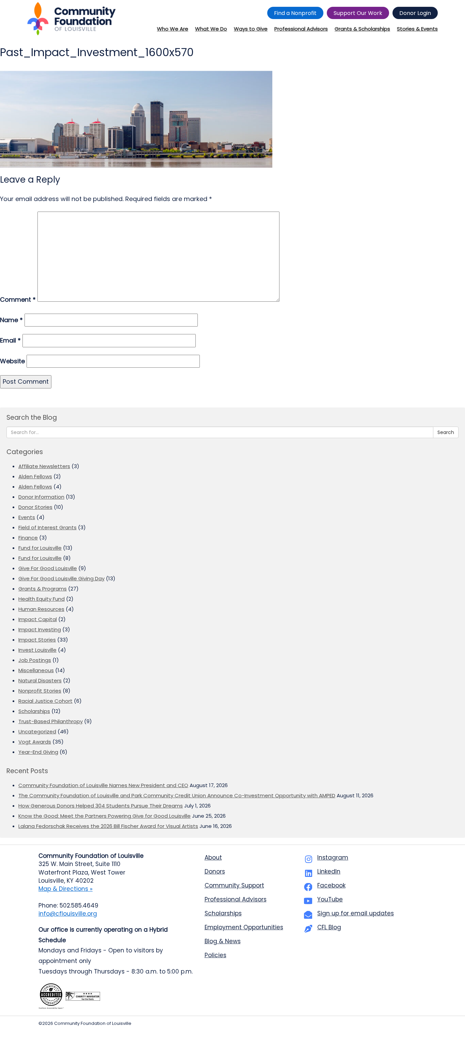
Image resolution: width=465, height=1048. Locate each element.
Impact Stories (37, 639)
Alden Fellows (35, 476)
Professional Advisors (236, 899)
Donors (215, 871)
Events (26, 517)
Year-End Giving (38, 751)
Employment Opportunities (244, 927)
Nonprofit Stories (39, 690)
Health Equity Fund (41, 598)
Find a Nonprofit (295, 13)
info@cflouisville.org (67, 914)
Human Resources (41, 609)
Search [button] (445, 432)
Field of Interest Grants (47, 527)
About (213, 857)
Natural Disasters (40, 680)
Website (12, 361)
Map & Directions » (65, 889)
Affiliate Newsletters (44, 466)
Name (11, 320)
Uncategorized (37, 731)
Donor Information (41, 496)
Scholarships (34, 711)
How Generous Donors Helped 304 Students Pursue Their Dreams (100, 805)
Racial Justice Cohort (45, 700)
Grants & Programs (42, 588)
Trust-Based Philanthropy (50, 721)
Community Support (234, 885)
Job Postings (34, 660)
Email (10, 340)
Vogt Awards (34, 741)
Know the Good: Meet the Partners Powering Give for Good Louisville (104, 815)
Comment (18, 299)
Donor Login (415, 13)
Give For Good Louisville (47, 568)
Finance (28, 537)
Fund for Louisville (40, 547)
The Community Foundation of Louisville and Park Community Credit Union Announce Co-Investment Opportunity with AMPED (176, 795)
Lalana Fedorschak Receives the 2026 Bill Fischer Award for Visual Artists (108, 826)
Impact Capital (37, 619)
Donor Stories (35, 507)
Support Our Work (358, 13)
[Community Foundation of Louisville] (71, 18)
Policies (215, 955)
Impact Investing (39, 629)
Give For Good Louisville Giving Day (61, 578)
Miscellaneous (36, 670)
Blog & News (223, 941)
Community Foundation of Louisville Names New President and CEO (103, 785)
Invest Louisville (37, 649)
